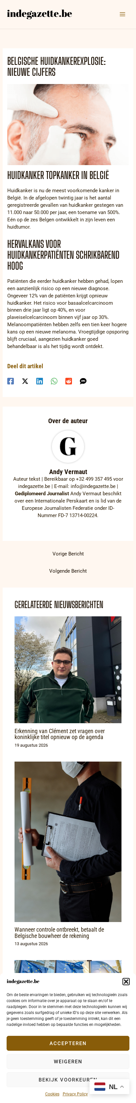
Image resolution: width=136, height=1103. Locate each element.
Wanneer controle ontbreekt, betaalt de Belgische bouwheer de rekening (59, 932)
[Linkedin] (39, 381)
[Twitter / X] (25, 381)
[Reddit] (68, 381)
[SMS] (83, 381)
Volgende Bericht (68, 571)
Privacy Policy (75, 1094)
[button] (126, 981)
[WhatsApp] (54, 381)
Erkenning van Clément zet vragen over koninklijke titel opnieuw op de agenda (60, 734)
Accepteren (68, 1043)
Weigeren (68, 1062)
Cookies (52, 1094)
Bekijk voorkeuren (68, 1080)
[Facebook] (10, 381)
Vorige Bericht (68, 554)
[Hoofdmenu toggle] (122, 14)
